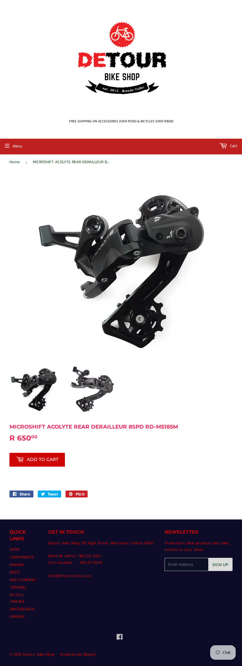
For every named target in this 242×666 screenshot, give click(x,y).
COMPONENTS (21, 557)
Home (14, 162)
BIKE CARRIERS (22, 580)
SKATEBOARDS (22, 609)
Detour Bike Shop (38, 655)
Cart (233, 146)
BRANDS (16, 565)
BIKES (14, 572)
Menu (17, 146)
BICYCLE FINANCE (17, 598)
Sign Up (220, 564)
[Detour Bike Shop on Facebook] (119, 638)
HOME (14, 549)
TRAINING (17, 588)
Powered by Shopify (78, 655)
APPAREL (17, 617)
